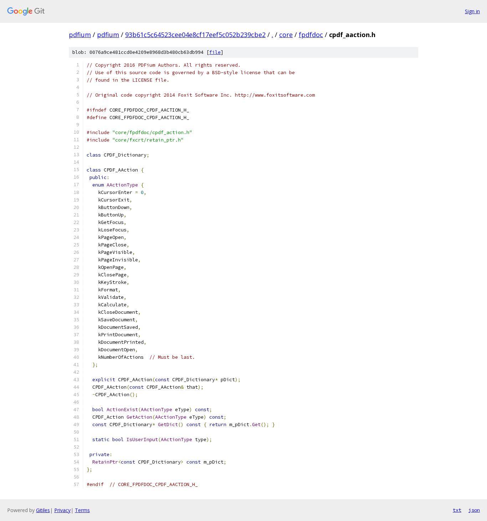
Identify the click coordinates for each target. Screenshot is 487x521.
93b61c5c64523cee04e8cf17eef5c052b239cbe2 (195, 34)
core (286, 34)
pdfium (80, 34)
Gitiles (43, 510)
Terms (82, 510)
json (474, 510)
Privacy (62, 510)
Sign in (472, 11)
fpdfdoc (311, 34)
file (215, 52)
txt (457, 510)
